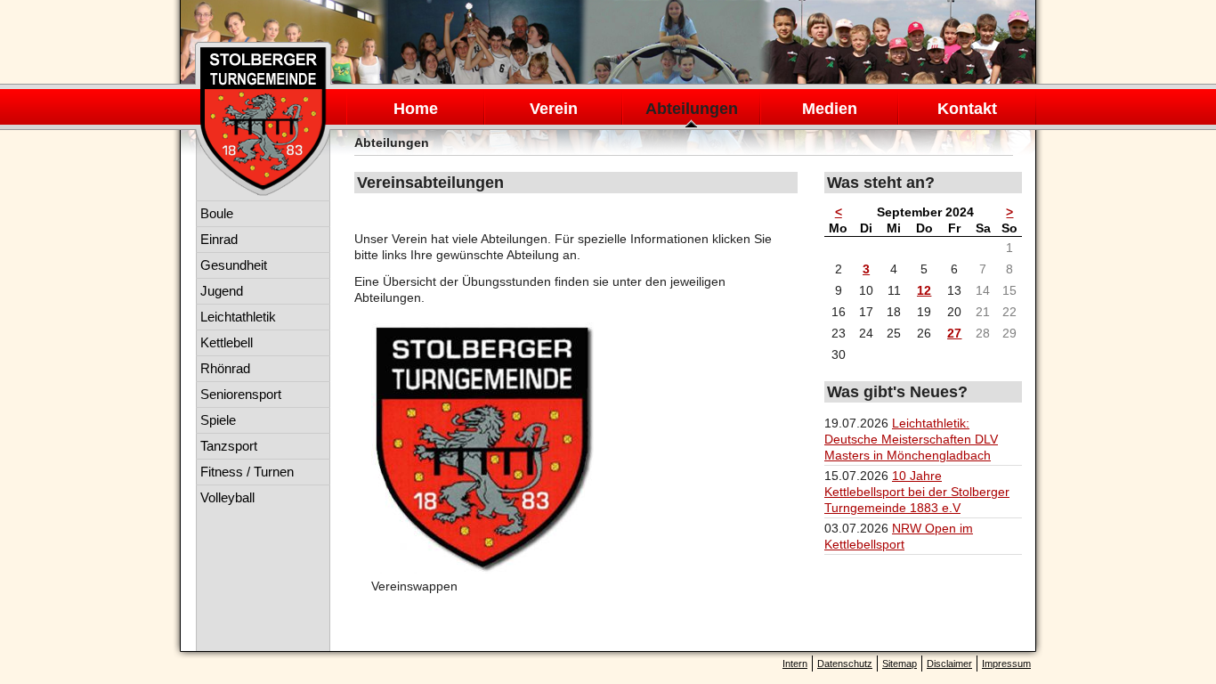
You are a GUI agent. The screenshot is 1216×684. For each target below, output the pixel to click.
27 (954, 333)
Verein (554, 109)
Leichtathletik (238, 316)
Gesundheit (233, 265)
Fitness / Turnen (247, 471)
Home (415, 109)
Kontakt (967, 109)
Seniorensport (240, 394)
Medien (829, 109)
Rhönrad (225, 368)
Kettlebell (226, 342)
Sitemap (899, 663)
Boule (216, 213)
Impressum (1006, 663)
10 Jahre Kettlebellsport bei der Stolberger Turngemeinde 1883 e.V (916, 491)
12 (924, 290)
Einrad (219, 239)
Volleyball (227, 497)
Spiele (218, 420)
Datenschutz (844, 663)
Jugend (221, 290)
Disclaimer (949, 663)
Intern (794, 663)
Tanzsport (228, 445)
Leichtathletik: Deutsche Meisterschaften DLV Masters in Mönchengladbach (911, 439)
